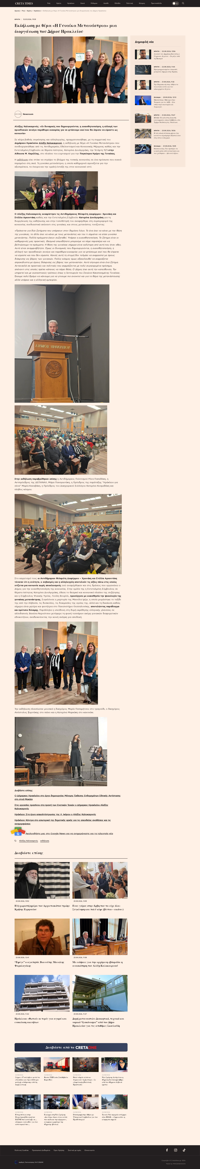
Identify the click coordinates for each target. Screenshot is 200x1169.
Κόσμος (142, 3)
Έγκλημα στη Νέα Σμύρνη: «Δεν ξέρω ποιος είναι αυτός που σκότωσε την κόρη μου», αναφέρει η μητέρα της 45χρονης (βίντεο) (55, 1119)
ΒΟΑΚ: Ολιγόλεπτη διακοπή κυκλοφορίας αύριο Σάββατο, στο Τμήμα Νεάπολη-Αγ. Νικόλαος (167, 119)
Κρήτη (58, 3)
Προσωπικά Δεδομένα (41, 1150)
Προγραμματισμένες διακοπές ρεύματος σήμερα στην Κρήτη (165, 70)
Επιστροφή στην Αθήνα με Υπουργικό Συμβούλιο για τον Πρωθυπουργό (85, 1117)
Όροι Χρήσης (59, 1150)
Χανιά (82, 3)
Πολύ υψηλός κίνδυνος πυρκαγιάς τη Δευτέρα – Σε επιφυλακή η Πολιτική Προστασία (84, 1081)
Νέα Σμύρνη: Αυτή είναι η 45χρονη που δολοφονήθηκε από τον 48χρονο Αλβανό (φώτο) (112, 1081)
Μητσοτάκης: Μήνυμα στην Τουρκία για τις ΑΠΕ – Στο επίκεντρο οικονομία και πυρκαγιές (164, 103)
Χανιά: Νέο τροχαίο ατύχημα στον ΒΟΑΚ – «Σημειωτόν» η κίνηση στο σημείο (114, 1117)
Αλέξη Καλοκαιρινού (50, 143)
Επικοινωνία (89, 1150)
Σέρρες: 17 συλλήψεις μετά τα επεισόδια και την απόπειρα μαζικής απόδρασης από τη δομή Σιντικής (27, 1081)
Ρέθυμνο (94, 3)
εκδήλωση (22, 160)
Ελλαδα (157, 97)
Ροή (48, 3)
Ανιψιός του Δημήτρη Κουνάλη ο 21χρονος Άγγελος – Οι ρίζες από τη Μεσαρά (167, 56)
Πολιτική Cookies (22, 1150)
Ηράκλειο (70, 3)
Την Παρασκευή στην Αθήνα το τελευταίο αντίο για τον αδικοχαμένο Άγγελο (166, 86)
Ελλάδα (117, 3)
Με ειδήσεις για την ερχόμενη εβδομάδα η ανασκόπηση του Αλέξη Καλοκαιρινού (97, 963)
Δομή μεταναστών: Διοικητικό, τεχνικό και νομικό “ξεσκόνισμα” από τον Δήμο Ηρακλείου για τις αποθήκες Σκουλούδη (98, 1022)
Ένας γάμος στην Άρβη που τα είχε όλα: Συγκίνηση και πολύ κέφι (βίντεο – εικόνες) (98, 907)
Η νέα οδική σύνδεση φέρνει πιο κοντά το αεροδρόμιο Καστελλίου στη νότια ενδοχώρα (167, 135)
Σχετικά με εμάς (74, 1150)
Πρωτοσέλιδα (156, 3)
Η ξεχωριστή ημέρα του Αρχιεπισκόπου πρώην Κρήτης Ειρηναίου (42, 907)
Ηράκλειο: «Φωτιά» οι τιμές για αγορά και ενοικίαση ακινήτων (41, 1020)
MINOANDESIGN (179, 1164)
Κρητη (17, 19)
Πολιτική (129, 3)
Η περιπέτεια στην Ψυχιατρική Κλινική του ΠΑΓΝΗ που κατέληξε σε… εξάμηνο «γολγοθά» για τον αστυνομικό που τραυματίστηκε (26, 1119)
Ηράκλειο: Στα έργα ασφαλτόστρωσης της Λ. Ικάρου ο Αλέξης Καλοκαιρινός (55, 814)
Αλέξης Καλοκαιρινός (28, 841)
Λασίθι (106, 3)
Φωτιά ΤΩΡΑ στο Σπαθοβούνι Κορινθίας (56, 1078)
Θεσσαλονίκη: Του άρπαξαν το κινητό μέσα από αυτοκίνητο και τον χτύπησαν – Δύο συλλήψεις (166, 150)
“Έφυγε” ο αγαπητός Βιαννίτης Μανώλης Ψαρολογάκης (39, 963)
